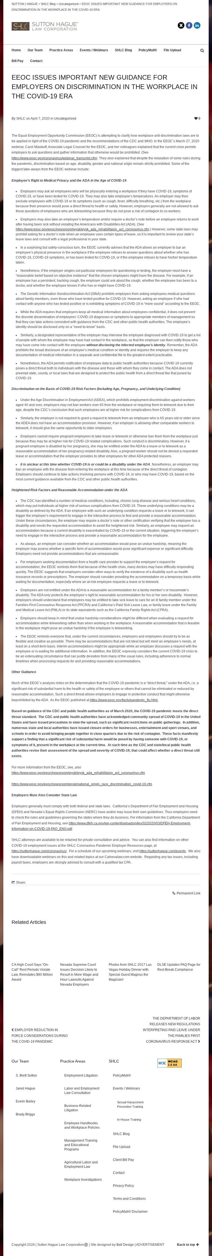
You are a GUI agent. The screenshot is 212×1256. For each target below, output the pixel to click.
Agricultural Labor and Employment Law (81, 1164)
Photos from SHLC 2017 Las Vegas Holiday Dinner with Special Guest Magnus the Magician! (130, 972)
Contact (36, 61)
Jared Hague (25, 1088)
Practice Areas (61, 50)
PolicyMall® (148, 50)
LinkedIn (197, 25)
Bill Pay (17, 61)
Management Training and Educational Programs (80, 1145)
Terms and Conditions (129, 1199)
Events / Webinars (94, 50)
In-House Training (129, 1119)
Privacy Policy (123, 1186)
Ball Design (125, 1245)
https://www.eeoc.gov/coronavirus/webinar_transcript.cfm (54, 158)
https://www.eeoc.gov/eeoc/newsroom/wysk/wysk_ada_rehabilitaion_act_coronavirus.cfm (82, 229)
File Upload (172, 50)
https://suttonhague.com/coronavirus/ (39, 851)
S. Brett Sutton (26, 1075)
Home (16, 50)
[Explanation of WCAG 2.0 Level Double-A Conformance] (169, 1066)
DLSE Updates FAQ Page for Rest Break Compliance (178, 967)
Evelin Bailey (25, 1101)
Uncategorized (65, 118)
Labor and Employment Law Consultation (81, 1090)
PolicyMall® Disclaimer (130, 1212)
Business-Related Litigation (77, 1108)
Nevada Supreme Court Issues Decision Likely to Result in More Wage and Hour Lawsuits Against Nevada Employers (79, 974)
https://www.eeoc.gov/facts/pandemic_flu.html (124, 700)
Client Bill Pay (123, 1160)
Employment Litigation (81, 1075)
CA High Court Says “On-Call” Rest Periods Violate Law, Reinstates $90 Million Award (32, 972)
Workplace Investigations (83, 1180)
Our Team (35, 50)
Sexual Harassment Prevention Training (130, 1104)
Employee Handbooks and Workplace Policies (82, 1125)
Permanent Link (188, 893)
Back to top (186, 1245)
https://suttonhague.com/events (162, 851)
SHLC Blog (123, 50)
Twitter (181, 25)
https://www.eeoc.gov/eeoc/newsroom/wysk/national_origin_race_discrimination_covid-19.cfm (82, 784)
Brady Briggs (25, 1114)
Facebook (189, 25)
